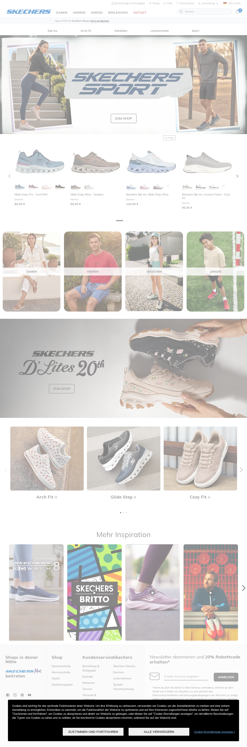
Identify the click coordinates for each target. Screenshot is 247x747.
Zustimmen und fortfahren (93, 732)
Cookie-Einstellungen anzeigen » (214, 732)
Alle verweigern (159, 732)
